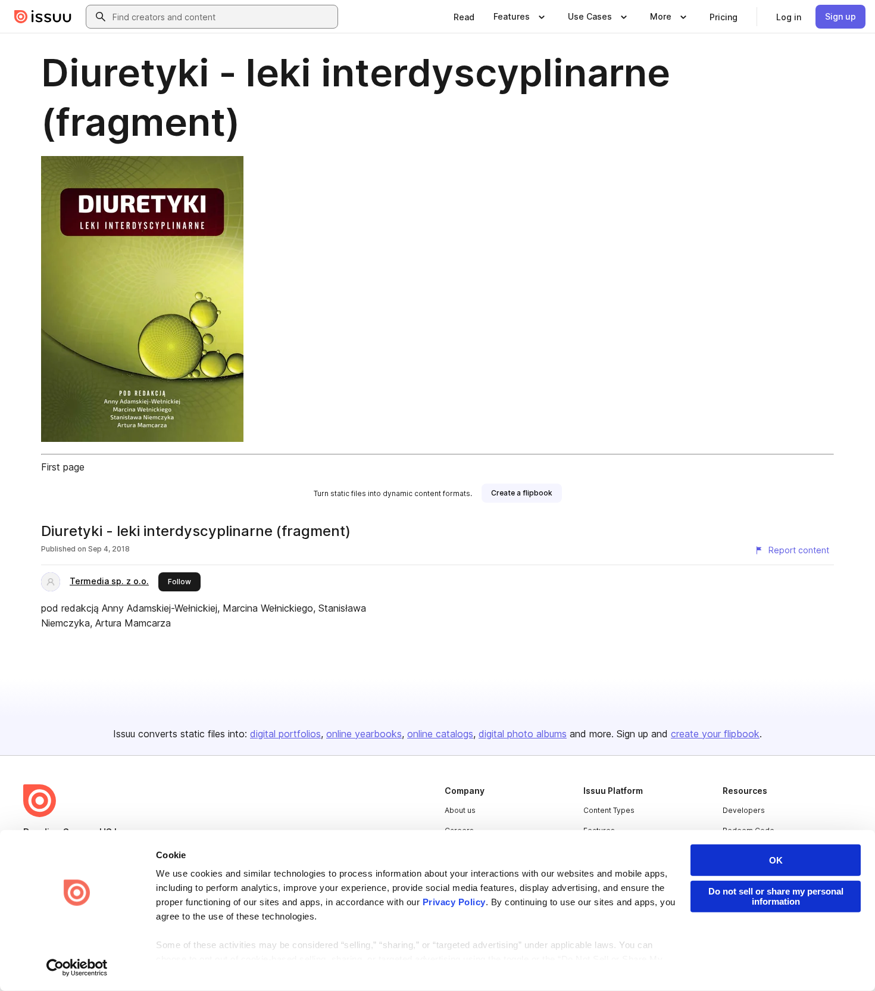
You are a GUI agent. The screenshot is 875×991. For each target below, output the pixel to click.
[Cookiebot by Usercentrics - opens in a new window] (77, 968)
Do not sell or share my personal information (775, 896)
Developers (744, 810)
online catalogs (440, 734)
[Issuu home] (43, 16)
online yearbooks (364, 734)
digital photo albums (523, 734)
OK (776, 860)
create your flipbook (715, 734)
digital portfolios (285, 734)
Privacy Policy (454, 902)
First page (63, 467)
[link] (464, 17)
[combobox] (222, 16)
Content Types (609, 810)
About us (460, 810)
